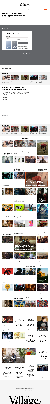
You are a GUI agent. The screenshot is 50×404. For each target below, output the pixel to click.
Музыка (4, 356)
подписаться (23, 43)
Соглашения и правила (33, 383)
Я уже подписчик (6, 28)
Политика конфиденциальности (12, 383)
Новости (19, 319)
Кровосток (6, 115)
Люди (20, 9)
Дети (33, 9)
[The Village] (25, 5)
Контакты (27, 383)
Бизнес (22, 9)
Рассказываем (6, 108)
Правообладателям (21, 383)
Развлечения (26, 9)
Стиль (31, 9)
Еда (28, 9)
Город (17, 9)
